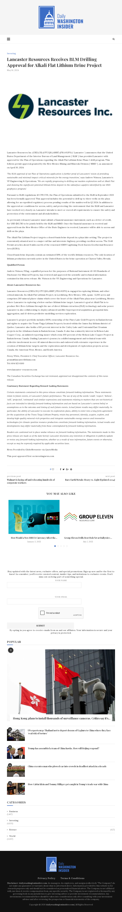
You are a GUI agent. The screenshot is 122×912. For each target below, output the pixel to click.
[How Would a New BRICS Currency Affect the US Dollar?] (34, 517)
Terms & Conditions (72, 878)
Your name (61, 580)
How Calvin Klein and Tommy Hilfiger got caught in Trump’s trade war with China (68, 784)
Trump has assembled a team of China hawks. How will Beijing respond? (63, 748)
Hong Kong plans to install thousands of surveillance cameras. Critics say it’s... (62, 718)
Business (13, 811)
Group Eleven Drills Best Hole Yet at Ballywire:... (88, 537)
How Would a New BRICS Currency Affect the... (34, 537)
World (12, 836)
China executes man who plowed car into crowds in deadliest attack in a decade (67, 766)
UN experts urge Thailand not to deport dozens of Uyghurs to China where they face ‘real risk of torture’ (69, 732)
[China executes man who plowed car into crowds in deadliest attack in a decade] (16, 771)
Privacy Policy (46, 878)
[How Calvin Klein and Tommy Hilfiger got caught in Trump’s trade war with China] (16, 789)
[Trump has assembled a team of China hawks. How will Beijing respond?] (16, 753)
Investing (11, 53)
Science (62, 829)
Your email (61, 597)
